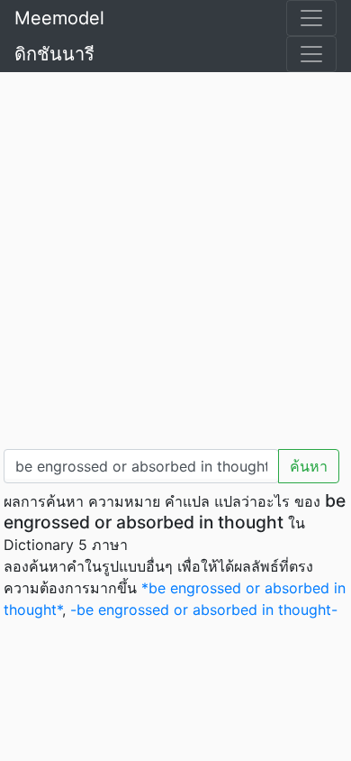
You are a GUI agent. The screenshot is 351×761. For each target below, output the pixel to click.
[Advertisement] (175, 257)
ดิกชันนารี (54, 54)
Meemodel (59, 18)
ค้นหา (309, 466)
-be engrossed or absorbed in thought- (204, 610)
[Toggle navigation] (311, 18)
